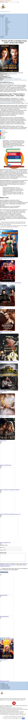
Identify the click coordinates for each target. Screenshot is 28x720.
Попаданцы (7, 22)
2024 (9, 76)
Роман (6, 25)
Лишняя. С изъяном (4, 416)
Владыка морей (3, 595)
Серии (2, 37)
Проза (6, 24)
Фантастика (7, 28)
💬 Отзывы (11, 84)
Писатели (2, 36)
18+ (12, 77)
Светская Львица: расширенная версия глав (10, 514)
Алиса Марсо (7, 75)
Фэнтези (6, 31)
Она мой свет (3, 440)
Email (1, 550)
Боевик (6, 17)
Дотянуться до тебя (4, 681)
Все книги (3, 15)
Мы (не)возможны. (4, 616)
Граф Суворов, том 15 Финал (7, 258)
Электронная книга (12, 73)
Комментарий (3, 552)
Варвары (2, 307)
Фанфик (6, 30)
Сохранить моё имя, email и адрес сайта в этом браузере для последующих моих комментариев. (13, 569)
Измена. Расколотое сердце (6, 331)
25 (3, 80)
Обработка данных (5, 688)
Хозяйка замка (3, 391)
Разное (6, 35)
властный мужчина (8, 80)
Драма (6, 20)
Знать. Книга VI (3, 659)
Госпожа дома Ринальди (5, 465)
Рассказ (6, 26)
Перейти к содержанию (5, 0)
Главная (3, 683)
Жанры (2, 16)
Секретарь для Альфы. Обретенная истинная (10, 282)
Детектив (6, 19)
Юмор (6, 33)
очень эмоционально (5, 81)
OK (23, 718)
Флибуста (2, 9)
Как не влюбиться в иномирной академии (10, 489)
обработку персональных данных (7, 564)
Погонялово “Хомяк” (5, 637)
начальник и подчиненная (20, 80)
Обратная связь (4, 684)
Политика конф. (4, 685)
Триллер (6, 27)
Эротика (6, 32)
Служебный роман (16, 78)
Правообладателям (5, 687)
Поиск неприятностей (5, 542)
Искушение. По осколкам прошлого (8, 361)
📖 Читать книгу (4, 84)
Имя (1, 547)
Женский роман (8, 78)
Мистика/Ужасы (8, 21)
